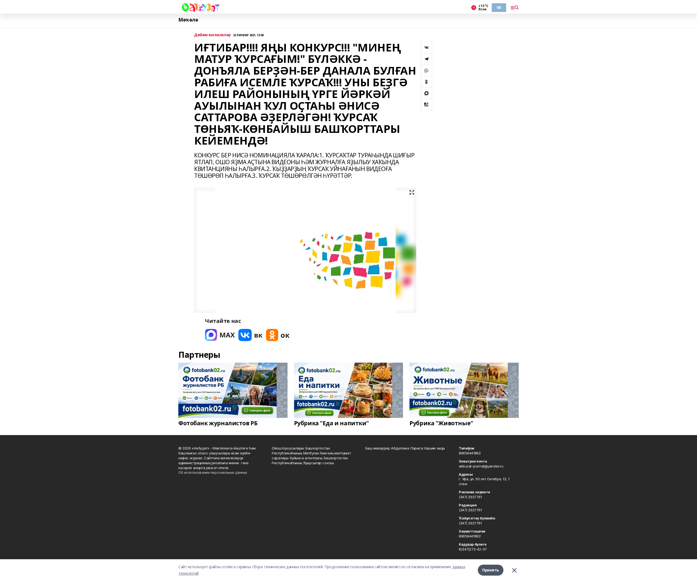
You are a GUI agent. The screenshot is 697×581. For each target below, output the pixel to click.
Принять (490, 570)
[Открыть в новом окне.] (220, 335)
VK (499, 7)
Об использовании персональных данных (212, 472)
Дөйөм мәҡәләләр (212, 35)
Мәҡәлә (188, 20)
